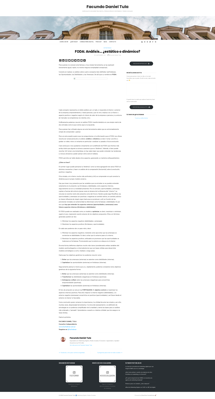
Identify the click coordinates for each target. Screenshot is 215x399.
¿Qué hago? (74, 42)
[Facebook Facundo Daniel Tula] (153, 41)
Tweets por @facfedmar (141, 118)
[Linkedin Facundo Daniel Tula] (142, 41)
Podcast (99, 42)
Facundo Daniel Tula (107, 6)
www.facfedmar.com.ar (67, 327)
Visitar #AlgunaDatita (140, 107)
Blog (105, 42)
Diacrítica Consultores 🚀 (148, 395)
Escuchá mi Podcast (140, 63)
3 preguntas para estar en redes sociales (109, 352)
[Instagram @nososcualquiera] (147, 41)
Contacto (112, 42)
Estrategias (107, 48)
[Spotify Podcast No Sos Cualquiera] (155, 41)
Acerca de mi (64, 42)
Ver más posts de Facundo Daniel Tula (81, 345)
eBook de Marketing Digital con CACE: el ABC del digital (140, 387)
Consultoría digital (87, 42)
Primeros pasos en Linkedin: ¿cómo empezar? (137, 383)
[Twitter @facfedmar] (150, 41)
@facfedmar (72, 329)
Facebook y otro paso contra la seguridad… (73, 352)
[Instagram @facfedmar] (144, 41)
